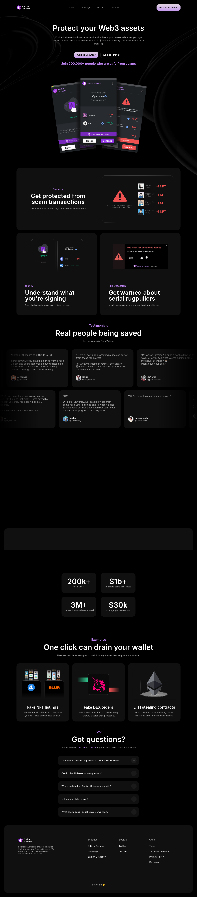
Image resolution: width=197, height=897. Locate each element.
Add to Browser (96, 846)
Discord (82, 747)
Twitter (93, 747)
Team (152, 846)
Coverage (93, 851)
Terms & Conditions (159, 851)
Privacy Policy (156, 856)
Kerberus (154, 862)
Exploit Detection (97, 856)
